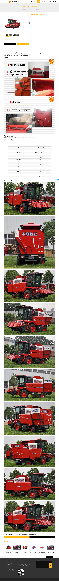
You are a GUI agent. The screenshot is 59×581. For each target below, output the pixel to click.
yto (26, 534)
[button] (20, 35)
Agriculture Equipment (28, 9)
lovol (25, 534)
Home (32, 1)
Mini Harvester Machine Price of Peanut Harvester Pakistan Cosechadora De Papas (25, 553)
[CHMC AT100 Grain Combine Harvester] (8, 547)
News (42, 1)
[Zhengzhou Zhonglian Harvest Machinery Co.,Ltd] (14, 1)
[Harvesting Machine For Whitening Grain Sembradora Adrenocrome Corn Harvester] (50, 547)
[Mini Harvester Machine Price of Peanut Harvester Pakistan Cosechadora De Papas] (25, 547)
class (31, 534)
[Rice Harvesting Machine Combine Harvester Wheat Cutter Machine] (33, 547)
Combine (8, 565)
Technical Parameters (23, 43)
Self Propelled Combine (10, 569)
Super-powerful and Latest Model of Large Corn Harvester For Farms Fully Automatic (17, 553)
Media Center (54, 1)
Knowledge (45, 1)
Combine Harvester (9, 571)
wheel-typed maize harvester (11, 534)
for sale (23, 534)
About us (35, 1)
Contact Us (49, 1)
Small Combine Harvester (10, 574)
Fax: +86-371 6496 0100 (22, 563)
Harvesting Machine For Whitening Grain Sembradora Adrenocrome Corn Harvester (50, 553)
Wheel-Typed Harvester (35, 9)
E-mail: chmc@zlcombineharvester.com (24, 564)
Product (39, 1)
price (21, 534)
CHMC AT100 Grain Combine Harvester (8, 553)
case (29, 534)
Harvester (8, 564)
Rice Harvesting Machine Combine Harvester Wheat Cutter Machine (33, 553)
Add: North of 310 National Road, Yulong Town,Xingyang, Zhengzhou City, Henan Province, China (25, 566)
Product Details (10, 43)
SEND (51, 565)
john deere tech (34, 534)
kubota (28, 534)
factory (19, 534)
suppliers (17, 534)
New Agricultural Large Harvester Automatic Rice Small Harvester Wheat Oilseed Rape (42, 553)
